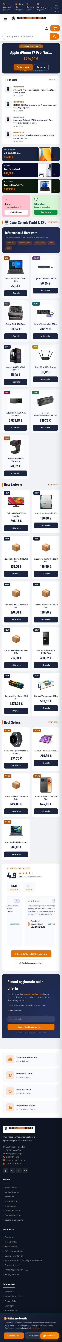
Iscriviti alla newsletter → (31, 1027)
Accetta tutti (13, 1335)
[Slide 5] (30, 70)
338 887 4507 (57, 8)
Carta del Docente (19, 7)
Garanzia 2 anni (30, 8)
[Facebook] (5, 1170)
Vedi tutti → (54, 222)
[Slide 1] (20, 70)
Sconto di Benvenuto (14, 1220)
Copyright (9, 1306)
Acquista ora (23, 67)
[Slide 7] (33, 70)
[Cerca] (54, 36)
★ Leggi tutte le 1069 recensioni (31, 954)
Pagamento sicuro (13, 1265)
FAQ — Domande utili (14, 1251)
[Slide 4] (28, 70)
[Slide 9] (37, 70)
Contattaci (9, 1237)
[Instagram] (12, 1170)
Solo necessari (36, 1335)
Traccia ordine (11, 1242)
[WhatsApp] (19, 1170)
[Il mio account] (47, 28)
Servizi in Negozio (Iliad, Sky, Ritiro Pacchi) (23, 1260)
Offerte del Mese (12, 1210)
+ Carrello (15, 293)
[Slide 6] (32, 70)
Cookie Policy (35, 1328)
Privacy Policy (11, 1301)
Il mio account (11, 1246)
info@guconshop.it (13, 1274)
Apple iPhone (11, 1187)
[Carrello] (55, 28)
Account (48, 8)
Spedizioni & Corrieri (14, 1256)
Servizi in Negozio (40, 8)
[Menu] (5, 20)
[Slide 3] (25, 70)
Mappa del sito (11, 1310)
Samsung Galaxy (12, 1192)
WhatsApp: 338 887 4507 (16, 1270)
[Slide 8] (35, 70)
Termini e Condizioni (14, 1296)
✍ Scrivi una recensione (31, 963)
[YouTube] (25, 1170)
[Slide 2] (22, 70)
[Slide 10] (39, 70)
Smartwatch (10, 1206)
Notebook (9, 1196)
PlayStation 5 (11, 1201)
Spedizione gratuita (7, 8)
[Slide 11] (41, 70)
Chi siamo (9, 1291)
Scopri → (41, 67)
